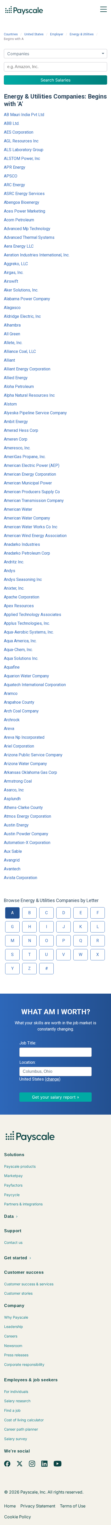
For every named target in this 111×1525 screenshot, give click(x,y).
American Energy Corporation (30, 474)
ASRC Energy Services (24, 193)
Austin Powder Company (26, 833)
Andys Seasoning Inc (23, 579)
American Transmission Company (34, 500)
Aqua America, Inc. (20, 640)
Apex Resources (19, 605)
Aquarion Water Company (26, 676)
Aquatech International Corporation (35, 684)
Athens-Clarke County (23, 807)
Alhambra (12, 325)
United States (34, 34)
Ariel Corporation (19, 746)
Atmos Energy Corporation (27, 816)
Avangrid (12, 860)
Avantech (12, 868)
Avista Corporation (20, 877)
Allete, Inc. (13, 342)
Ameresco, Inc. (17, 447)
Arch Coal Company (21, 711)
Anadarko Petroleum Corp (27, 553)
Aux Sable (13, 851)
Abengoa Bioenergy (21, 202)
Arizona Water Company (25, 763)
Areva (9, 728)
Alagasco (12, 307)
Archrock (12, 719)
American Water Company (27, 518)
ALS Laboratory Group (23, 149)
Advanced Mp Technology (27, 228)
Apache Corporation (21, 597)
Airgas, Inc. (13, 272)
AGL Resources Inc (21, 141)
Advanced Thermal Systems (29, 237)
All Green (12, 333)
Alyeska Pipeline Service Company (35, 412)
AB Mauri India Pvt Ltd (24, 114)
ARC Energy (14, 184)
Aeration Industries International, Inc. (36, 255)
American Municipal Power (28, 483)
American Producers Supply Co (32, 491)
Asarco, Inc (14, 790)
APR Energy (14, 167)
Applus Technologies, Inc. (27, 623)
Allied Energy (16, 377)
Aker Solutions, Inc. (21, 290)
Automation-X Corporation (27, 842)
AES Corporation (18, 132)
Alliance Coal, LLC (20, 351)
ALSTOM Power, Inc (22, 158)
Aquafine (12, 667)
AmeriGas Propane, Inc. (25, 456)
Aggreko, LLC (16, 263)
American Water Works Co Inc (30, 526)
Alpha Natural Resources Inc (29, 395)
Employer (56, 34)
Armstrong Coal (18, 781)
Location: (27, 1062)
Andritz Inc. (14, 561)
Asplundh (12, 798)
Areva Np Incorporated (24, 737)
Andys (9, 570)
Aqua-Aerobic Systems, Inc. (29, 632)
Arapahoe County (19, 702)
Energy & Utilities (82, 34)
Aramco (11, 693)
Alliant (9, 360)
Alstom (10, 404)
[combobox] (55, 66)
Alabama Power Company (27, 298)
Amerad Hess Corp (21, 430)
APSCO (10, 176)
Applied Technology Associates (32, 614)
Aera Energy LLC (19, 246)
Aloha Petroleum (19, 386)
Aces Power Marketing (24, 211)
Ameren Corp (15, 439)
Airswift (11, 281)
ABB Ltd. (11, 123)
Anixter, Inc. (14, 588)
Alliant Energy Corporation (27, 369)
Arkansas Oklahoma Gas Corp (30, 772)
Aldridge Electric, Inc (22, 316)
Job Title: (27, 1043)
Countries (11, 34)
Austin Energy (16, 825)
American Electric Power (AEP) (31, 465)
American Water (18, 509)
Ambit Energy (16, 421)
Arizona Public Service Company (33, 754)
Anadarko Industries (22, 544)
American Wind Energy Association (35, 535)
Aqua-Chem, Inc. (18, 649)
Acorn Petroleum (19, 219)
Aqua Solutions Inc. (21, 658)
